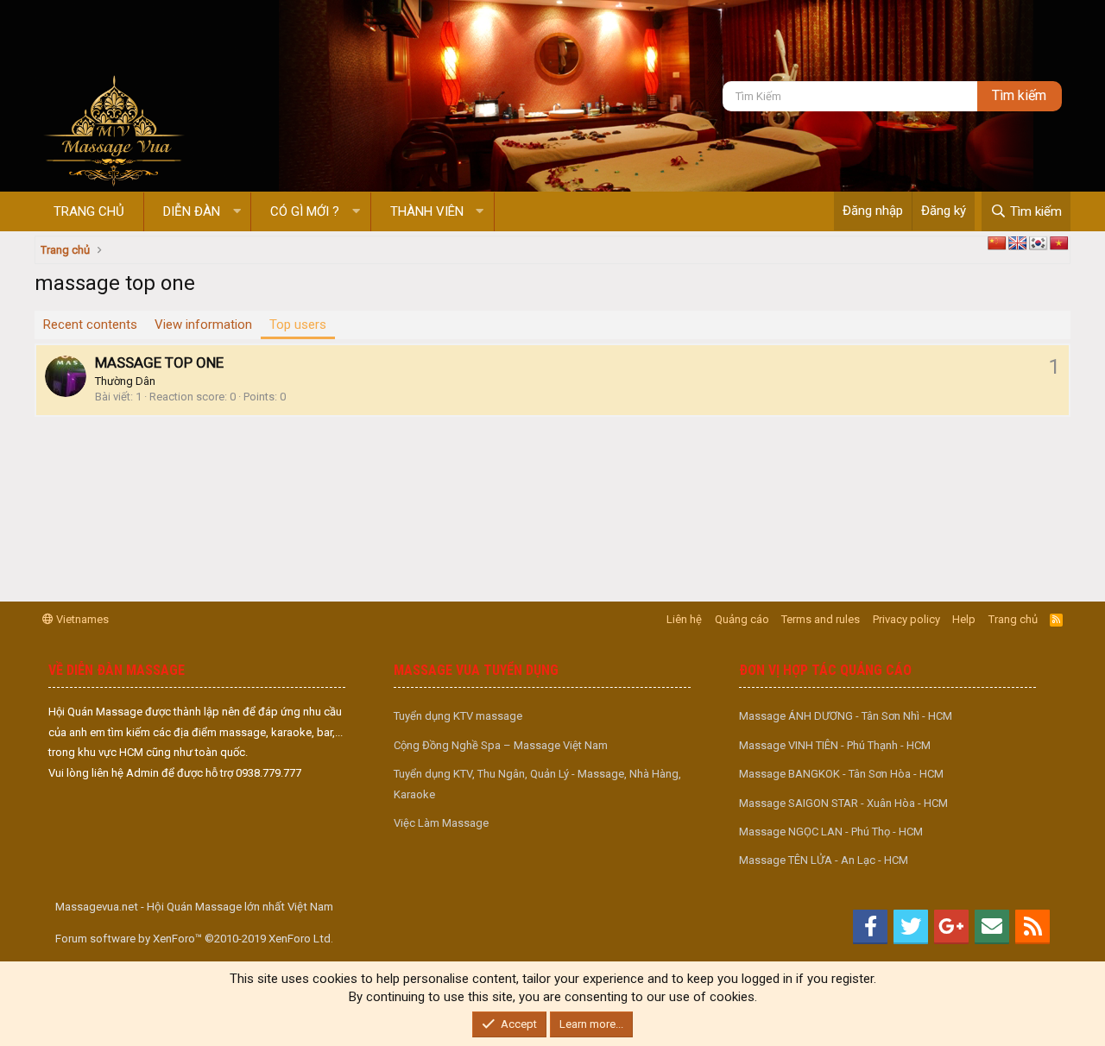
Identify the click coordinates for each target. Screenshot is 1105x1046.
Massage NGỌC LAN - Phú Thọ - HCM (831, 831)
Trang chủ (89, 211)
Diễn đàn (191, 211)
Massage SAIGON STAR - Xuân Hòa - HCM (843, 803)
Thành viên (427, 211)
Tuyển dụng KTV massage (458, 715)
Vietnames (81, 619)
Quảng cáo (742, 619)
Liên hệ (684, 619)
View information (203, 324)
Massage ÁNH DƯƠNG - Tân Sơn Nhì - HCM (845, 715)
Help (964, 619)
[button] (237, 211)
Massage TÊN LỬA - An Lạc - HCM (823, 860)
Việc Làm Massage (441, 822)
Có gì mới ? (304, 211)
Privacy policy (906, 619)
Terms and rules (820, 619)
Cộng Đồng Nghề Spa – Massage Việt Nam (501, 745)
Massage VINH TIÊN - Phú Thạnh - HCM (835, 745)
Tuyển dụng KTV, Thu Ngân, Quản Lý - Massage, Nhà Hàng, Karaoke (537, 783)
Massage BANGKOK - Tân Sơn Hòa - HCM (841, 773)
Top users (297, 324)
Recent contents (90, 324)
